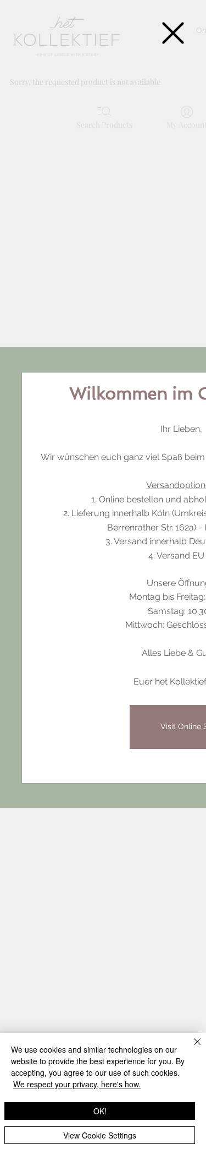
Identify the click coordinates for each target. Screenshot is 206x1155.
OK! (100, 1110)
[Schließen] (190, 1048)
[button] (173, 33)
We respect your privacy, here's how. (77, 1084)
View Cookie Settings (99, 1135)
